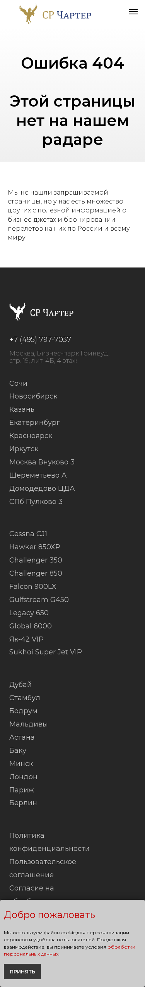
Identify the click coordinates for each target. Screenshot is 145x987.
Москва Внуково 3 (42, 462)
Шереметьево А (38, 475)
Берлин (23, 803)
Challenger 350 (35, 560)
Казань (21, 409)
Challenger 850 (35, 573)
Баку (17, 750)
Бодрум (23, 711)
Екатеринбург (34, 422)
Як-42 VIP (26, 639)
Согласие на (31, 888)
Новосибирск (33, 396)
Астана (22, 737)
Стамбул (24, 698)
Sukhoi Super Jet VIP (45, 652)
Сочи (18, 383)
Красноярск (30, 436)
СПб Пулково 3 (36, 502)
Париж (21, 790)
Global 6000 (30, 626)
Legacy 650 (29, 613)
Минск (21, 764)
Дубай (20, 684)
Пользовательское (42, 862)
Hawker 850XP (34, 547)
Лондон (23, 777)
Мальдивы (28, 724)
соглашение (31, 875)
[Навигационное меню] (133, 11)
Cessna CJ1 (28, 534)
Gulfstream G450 (39, 600)
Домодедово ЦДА (42, 488)
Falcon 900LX (32, 586)
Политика (26, 835)
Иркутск (23, 449)
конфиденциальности (49, 848)
